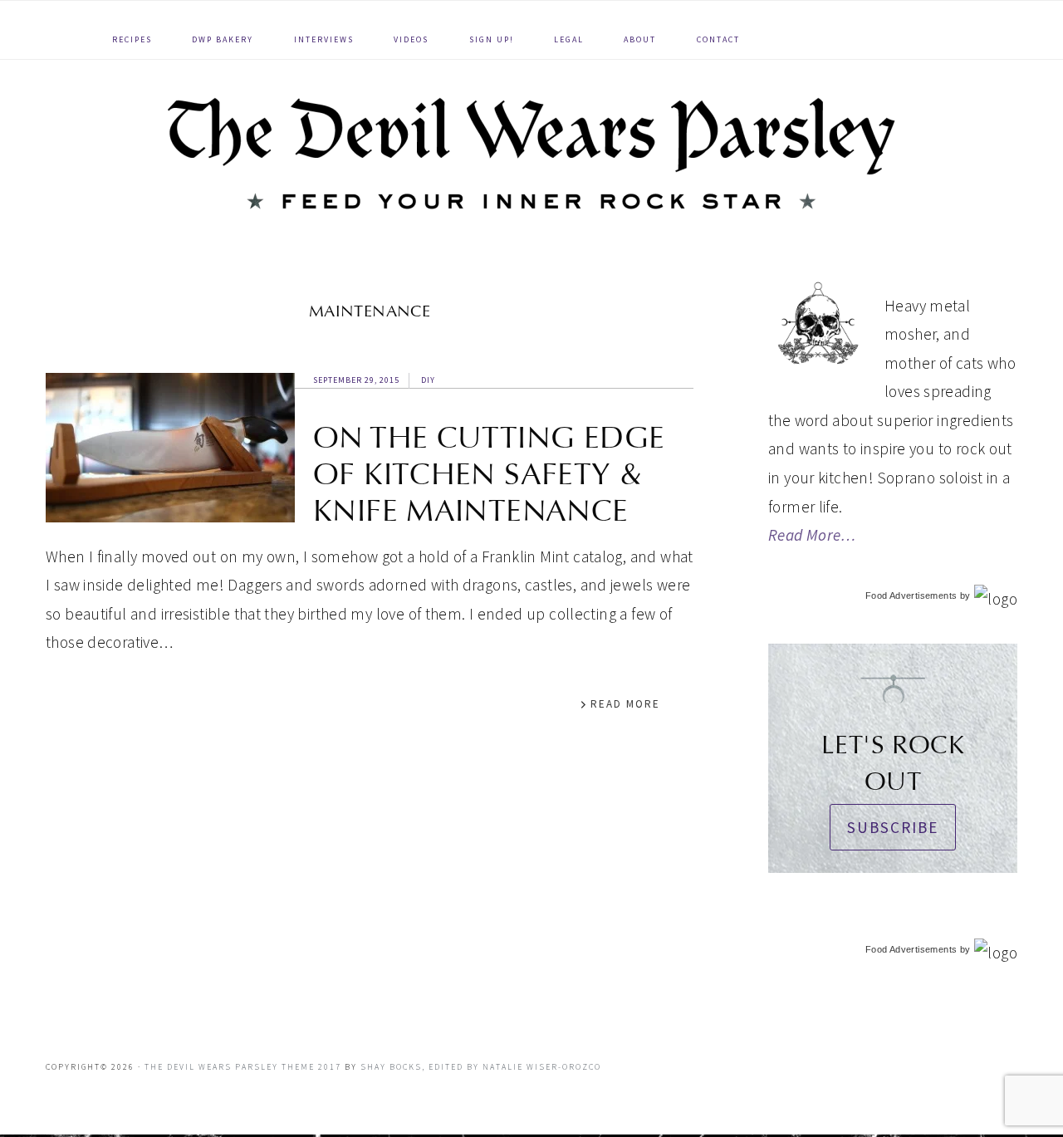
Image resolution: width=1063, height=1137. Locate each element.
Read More (625, 704)
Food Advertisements (911, 595)
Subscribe (892, 827)
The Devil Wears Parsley (531, 153)
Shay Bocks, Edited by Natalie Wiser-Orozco (480, 1066)
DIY (428, 380)
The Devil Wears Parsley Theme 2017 (243, 1066)
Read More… (812, 535)
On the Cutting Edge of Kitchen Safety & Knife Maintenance (488, 474)
